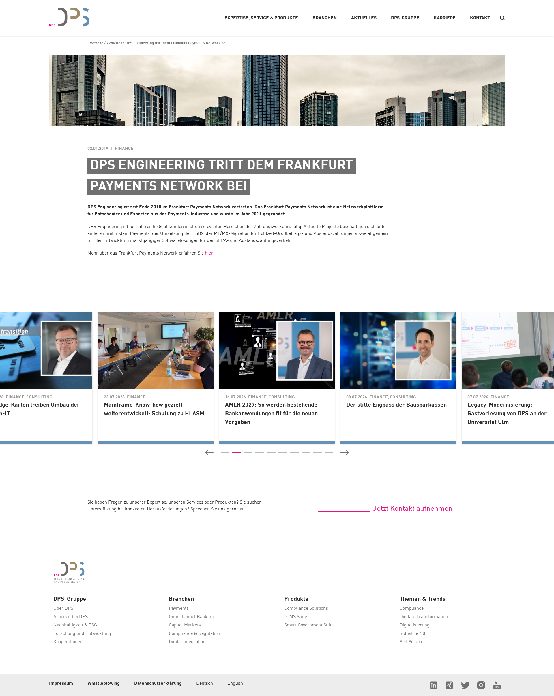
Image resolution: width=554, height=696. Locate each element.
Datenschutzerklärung (158, 683)
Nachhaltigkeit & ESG (75, 625)
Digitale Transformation (424, 617)
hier (209, 253)
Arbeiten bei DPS (70, 617)
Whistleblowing (103, 683)
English (235, 683)
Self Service (411, 642)
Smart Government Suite (309, 625)
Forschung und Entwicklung (82, 633)
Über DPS (63, 608)
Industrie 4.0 (412, 633)
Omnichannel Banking (191, 617)
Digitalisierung (415, 625)
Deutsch (204, 683)
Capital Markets (185, 625)
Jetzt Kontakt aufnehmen (412, 508)
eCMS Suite (295, 617)
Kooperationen (68, 642)
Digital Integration (187, 642)
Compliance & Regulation (194, 633)
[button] (209, 453)
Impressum (61, 683)
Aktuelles (114, 43)
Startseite (95, 43)
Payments (179, 608)
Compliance (412, 608)
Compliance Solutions (306, 608)
